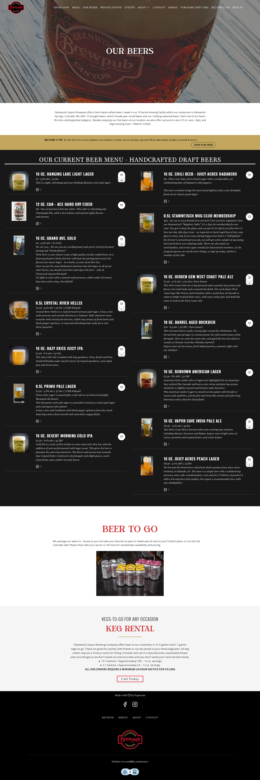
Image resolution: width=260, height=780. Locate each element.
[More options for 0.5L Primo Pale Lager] (121, 387)
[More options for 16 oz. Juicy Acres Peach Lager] (249, 459)
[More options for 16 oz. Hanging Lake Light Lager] (121, 175)
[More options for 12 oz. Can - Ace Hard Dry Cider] (121, 205)
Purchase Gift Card (194, 7)
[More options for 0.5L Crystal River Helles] (121, 304)
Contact (159, 7)
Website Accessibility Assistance (130, 761)
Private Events (111, 7)
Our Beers (90, 7)
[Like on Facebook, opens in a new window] (125, 705)
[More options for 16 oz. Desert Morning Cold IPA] (121, 436)
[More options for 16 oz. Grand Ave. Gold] (121, 239)
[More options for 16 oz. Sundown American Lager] (249, 372)
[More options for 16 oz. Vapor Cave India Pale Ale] (249, 421)
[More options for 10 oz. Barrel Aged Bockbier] (249, 323)
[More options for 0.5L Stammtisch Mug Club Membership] (249, 216)
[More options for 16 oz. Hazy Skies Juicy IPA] (121, 349)
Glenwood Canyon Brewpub (130, 739)
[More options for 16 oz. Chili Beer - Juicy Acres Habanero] (249, 175)
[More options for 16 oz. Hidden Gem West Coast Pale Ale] (249, 277)
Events (130, 7)
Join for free (203, 144)
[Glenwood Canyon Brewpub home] (15, 7)
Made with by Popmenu (73, 695)
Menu (76, 7)
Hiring (173, 7)
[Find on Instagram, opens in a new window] (135, 705)
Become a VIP (220, 7)
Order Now (61, 7)
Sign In (238, 7)
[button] (143, 8)
